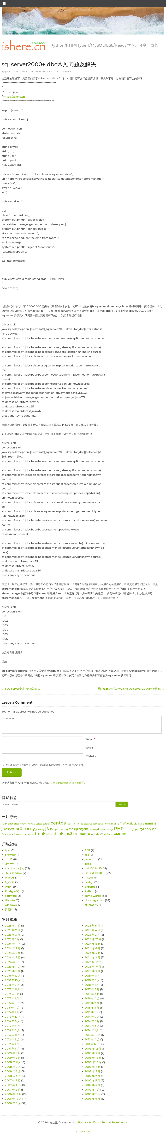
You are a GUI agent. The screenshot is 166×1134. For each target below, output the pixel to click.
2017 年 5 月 (12, 994)
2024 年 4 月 (92, 953)
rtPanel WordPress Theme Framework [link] (101, 1122)
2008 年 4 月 (13, 1076)
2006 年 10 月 (13, 1098)
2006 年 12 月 (13, 1094)
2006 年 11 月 (93, 1094)
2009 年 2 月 (12, 1057)
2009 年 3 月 (92, 1053)
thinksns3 (62, 833)
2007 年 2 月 (12, 1089)
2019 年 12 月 (13, 975)
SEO (153, 829)
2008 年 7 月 (92, 1066)
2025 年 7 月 (12, 930)
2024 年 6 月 (92, 948)
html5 (149, 823)
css (87, 854)
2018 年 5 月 (12, 984)
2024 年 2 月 (92, 957)
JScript (54, 829)
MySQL (9, 882)
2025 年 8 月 (92, 925)
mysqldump (97, 829)
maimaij (63, 829)
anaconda (13, 823)
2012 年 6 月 (12, 1039)
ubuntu (83, 834)
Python (89, 891)
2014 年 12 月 (13, 1016)
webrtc (95, 834)
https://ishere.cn (14, 96)
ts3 (75, 834)
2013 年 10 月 (93, 1035)
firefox (124, 823)
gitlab (140, 823)
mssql (73, 829)
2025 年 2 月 (92, 934)
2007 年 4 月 (13, 1085)
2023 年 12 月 (93, 962)
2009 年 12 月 (93, 1048)
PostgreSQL (13, 891)
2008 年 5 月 (92, 1071)
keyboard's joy (14, 868)
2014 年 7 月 (92, 1016)
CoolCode (78, 824)
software (11, 895)
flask (133, 823)
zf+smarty (91, 905)
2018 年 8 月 (92, 980)
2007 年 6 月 (12, 1080)
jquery (40, 829)
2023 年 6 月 (12, 971)
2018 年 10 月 (13, 980)
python (145, 829)
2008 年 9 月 (13, 1066)
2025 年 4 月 (92, 930)
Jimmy (27, 828)
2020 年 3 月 (92, 971)
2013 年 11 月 (12, 1035)
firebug (115, 824)
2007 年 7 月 (92, 1076)
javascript (10, 829)
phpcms (90, 886)
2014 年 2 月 (12, 1030)
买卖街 (9, 909)
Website (91, 756)
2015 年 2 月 (12, 1012)
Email (89, 747)
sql (13, 834)
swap (19, 834)
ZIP (124, 834)
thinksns (44, 833)
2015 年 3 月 (92, 1007)
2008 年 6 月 (13, 1071)
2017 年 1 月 (12, 998)
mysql (84, 829)
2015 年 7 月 (92, 1003)
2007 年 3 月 (92, 1085)
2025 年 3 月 (12, 934)
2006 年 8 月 (13, 1103)
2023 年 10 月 (93, 966)
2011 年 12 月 (92, 1044)
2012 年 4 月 (92, 1039)
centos (58, 823)
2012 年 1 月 (12, 1044)
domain (101, 824)
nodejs (109, 829)
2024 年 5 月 (12, 953)
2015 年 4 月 (12, 1007)
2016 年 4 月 (92, 998)
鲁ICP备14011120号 (83, 1132)
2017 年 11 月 (12, 989)
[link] (23, 45)
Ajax (4, 823)
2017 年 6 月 (92, 989)
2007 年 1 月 (92, 1089)
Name (89, 739)
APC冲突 (23, 824)
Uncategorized (38, 71)
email (108, 823)
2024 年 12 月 (93, 939)
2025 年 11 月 (12, 925)
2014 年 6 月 (12, 1021)
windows (11, 905)
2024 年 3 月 (12, 957)
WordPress (106, 834)
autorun (46, 824)
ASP (30, 824)
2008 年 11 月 (13, 1062)
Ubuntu (10, 900)
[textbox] (82, 725)
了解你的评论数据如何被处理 (67, 782)
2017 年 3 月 (92, 994)
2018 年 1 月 (92, 984)
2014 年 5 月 (92, 1021)
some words (93, 895)
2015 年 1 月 (92, 1012)
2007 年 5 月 (92, 1080)
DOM (95, 824)
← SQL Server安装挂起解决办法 (21, 688)
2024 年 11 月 (13, 943)
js (47, 828)
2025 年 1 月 (12, 939)
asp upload (37, 824)
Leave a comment (62, 71)
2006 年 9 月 (92, 1098)
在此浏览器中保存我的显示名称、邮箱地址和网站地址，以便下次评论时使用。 (45, 764)
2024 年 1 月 (12, 962)
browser (10, 854)
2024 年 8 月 (92, 943)
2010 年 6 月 (12, 1048)
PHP (119, 828)
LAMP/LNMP (93, 868)
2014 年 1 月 (92, 1030)
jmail (88, 864)
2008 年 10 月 (93, 1062)
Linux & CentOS (95, 873)
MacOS (9, 877)
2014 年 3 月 (92, 1025)
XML (117, 834)
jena (7, 71)
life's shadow (13, 873)
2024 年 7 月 (12, 948)
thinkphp (28, 834)
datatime (88, 824)
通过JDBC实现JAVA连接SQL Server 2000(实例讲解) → (130, 688)
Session (6, 834)
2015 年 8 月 (12, 1003)
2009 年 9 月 (12, 1053)
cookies (69, 824)
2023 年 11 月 (13, 966)
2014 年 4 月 (12, 1025)
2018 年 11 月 (92, 975)
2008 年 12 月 (93, 1057)
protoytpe (131, 829)
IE (155, 823)
